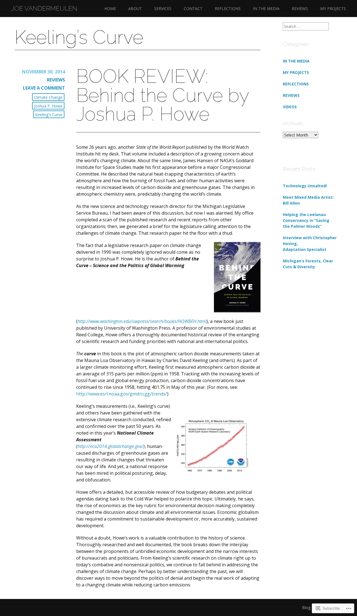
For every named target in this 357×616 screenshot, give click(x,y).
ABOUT (135, 8)
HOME (110, 8)
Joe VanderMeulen (44, 8)
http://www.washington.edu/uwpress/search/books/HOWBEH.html (142, 321)
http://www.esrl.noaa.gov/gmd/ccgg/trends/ (121, 394)
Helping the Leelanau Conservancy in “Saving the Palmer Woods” (306, 220)
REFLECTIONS (228, 8)
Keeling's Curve (48, 114)
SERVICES (163, 8)
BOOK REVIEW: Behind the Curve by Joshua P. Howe (162, 95)
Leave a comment (44, 88)
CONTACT (193, 8)
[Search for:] (306, 26)
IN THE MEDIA (266, 8)
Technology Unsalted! (305, 185)
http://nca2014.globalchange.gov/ (110, 446)
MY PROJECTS (333, 8)
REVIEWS (300, 8)
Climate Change (48, 97)
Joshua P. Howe (48, 106)
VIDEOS (290, 106)
